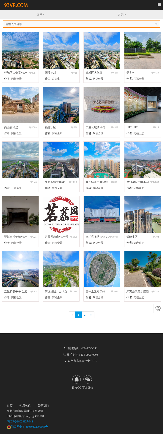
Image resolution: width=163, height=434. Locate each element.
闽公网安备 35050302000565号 (29, 426)
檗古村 (130, 72)
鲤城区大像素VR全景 (15, 73)
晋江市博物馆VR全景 (15, 237)
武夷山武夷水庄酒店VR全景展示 (137, 292)
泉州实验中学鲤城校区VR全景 (97, 183)
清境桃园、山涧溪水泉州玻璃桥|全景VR (56, 292)
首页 (10, 405)
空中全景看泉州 (95, 291)
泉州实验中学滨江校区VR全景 (56, 183)
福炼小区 (50, 127)
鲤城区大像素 (94, 72)
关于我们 (43, 405)
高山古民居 (11, 127)
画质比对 (50, 72)
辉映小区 (132, 236)
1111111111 (132, 127)
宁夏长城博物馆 (95, 127)
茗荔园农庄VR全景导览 (56, 237)
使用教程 (25, 405)
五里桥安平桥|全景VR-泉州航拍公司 (15, 292)
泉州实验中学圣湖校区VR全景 (137, 183)
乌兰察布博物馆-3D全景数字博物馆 (98, 237)
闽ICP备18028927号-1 (20, 421)
